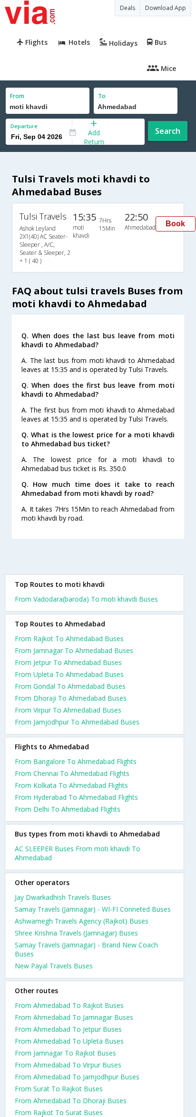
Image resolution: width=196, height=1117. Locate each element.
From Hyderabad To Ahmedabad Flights (76, 797)
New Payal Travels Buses (54, 965)
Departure (24, 126)
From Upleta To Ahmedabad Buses (69, 674)
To (102, 96)
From (17, 96)
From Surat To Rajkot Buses (59, 1088)
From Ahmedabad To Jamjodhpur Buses (77, 1076)
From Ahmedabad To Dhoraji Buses (71, 1100)
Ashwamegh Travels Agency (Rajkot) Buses (81, 921)
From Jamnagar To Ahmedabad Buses (74, 650)
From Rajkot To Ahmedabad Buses (69, 638)
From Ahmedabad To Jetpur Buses (68, 1029)
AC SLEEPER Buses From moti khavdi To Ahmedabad (77, 853)
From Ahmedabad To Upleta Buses (69, 1041)
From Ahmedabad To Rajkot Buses (69, 1005)
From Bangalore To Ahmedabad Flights (76, 761)
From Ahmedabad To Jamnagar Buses (74, 1017)
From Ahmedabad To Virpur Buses (68, 1064)
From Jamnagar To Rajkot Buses (65, 1052)
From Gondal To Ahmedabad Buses (70, 686)
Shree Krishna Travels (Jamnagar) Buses (76, 932)
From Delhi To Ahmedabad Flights (67, 809)
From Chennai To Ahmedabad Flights (72, 773)
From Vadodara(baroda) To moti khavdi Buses (86, 599)
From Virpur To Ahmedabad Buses (68, 709)
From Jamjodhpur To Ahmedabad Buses (77, 721)
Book (175, 224)
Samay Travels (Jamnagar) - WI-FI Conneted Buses (93, 909)
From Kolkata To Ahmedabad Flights (71, 785)
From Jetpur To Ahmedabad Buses (68, 662)
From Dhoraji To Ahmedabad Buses (71, 698)
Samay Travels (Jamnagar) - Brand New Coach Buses (86, 949)
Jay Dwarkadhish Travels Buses (63, 897)
